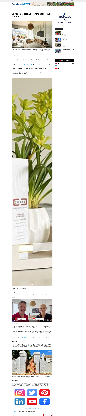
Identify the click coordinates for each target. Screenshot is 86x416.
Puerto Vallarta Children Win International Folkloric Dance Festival (67, 33)
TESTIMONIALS (25, 337)
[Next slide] (51, 182)
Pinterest (35, 408)
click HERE (16, 411)
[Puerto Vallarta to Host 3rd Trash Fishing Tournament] (58, 51)
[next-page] (58, 55)
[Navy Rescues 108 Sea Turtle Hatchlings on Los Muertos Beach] (58, 45)
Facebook (25, 408)
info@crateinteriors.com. (16, 415)
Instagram (30, 408)
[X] (73, 0)
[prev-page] (56, 55)
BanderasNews (22, 18)
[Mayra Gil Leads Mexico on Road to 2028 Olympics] (58, 40)
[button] (30, 284)
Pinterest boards (30, 67)
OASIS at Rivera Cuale (28, 64)
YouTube (39, 408)
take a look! (27, 297)
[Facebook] (72, 0)
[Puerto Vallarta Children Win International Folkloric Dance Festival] (58, 33)
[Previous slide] (13, 182)
